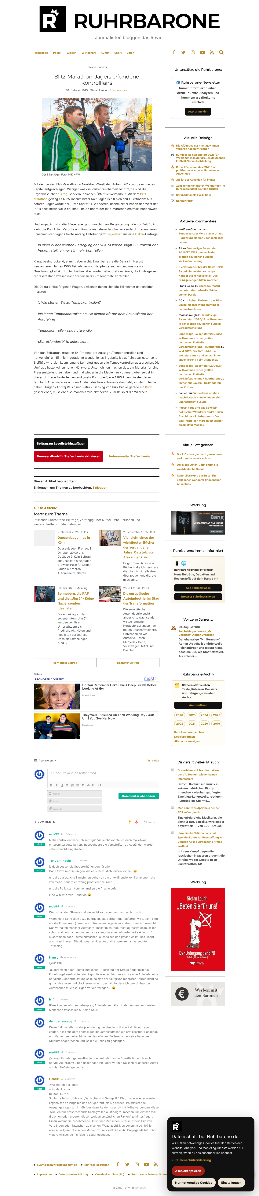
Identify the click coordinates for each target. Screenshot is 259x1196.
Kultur (105, 52)
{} (93, 784)
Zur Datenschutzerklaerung (191, 1160)
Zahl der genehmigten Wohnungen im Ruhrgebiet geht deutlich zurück (200, 187)
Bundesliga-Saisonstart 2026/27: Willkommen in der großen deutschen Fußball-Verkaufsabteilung (200, 158)
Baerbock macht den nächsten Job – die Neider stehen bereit (199, 290)
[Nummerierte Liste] (72, 785)
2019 (216, 723)
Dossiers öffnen (184, 736)
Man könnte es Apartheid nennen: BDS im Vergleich (199, 810)
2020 (204, 723)
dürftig (62, 194)
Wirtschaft (89, 52)
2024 (204, 715)
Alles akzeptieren (188, 1171)
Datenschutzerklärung (73, 1174)
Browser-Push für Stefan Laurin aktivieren (68, 456)
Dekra (139, 234)
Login (130, 52)
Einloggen (100, 487)
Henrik (54, 1079)
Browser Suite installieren (198, 596)
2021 (192, 723)
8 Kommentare (118, 90)
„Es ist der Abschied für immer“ (196, 179)
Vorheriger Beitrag (65, 662)
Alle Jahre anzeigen (187, 741)
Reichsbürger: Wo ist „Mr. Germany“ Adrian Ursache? (196, 633)
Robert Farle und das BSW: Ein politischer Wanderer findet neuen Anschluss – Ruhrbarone (201, 412)
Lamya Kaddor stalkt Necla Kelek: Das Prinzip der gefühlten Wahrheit (198, 276)
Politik (57, 52)
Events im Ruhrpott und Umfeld (57, 1164)
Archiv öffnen (198, 705)
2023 (216, 715)
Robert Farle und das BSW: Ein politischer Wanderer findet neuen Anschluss (198, 170)
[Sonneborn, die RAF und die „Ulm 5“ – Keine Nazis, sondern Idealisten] (44, 594)
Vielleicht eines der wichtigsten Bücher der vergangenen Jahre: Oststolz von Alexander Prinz (139, 547)
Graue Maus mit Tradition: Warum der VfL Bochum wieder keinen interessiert (199, 774)
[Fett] (51, 785)
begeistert (114, 234)
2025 (191, 715)
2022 (179, 723)
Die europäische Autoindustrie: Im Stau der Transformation (141, 598)
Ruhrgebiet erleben (96, 1164)
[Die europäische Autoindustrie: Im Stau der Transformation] (110, 594)
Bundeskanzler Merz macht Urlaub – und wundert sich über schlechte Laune (201, 238)
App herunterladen (198, 587)
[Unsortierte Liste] (77, 785)
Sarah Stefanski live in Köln (193, 194)
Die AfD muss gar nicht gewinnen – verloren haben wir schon (198, 147)
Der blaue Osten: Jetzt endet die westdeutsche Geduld (197, 467)
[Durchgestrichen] (67, 785)
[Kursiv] (56, 785)
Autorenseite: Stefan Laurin (129, 456)
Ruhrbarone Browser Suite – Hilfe (152, 1174)
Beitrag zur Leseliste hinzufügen (61, 443)
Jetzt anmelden (198, 111)
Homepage (41, 52)
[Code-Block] (88, 785)
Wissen (71, 52)
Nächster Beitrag (128, 662)
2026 (179, 715)
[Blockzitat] (83, 785)
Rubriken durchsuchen (189, 732)
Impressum (44, 1174)
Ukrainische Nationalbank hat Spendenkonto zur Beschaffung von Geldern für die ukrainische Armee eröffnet (201, 839)
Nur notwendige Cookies (193, 1182)
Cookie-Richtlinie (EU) (109, 1174)
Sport (118, 52)
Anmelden (152, 760)
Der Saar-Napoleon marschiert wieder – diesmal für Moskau (201, 421)
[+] (99, 784)
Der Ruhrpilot (184, 200)
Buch (148, 387)
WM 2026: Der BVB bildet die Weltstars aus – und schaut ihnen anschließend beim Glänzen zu (200, 355)
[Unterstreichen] (61, 785)
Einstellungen (231, 1182)
